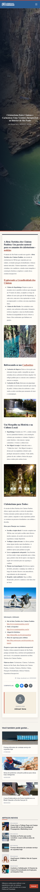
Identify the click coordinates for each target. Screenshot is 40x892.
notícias (7, 250)
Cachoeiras (27, 365)
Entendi (33, 886)
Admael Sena (15, 124)
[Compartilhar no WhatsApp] (17, 686)
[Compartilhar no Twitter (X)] (26, 686)
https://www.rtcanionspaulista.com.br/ (18, 624)
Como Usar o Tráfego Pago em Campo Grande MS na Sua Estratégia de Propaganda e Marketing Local (24, 827)
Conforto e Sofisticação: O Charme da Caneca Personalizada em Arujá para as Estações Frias (24, 870)
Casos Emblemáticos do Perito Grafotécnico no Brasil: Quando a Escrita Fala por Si (19, 799)
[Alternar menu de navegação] (36, 4)
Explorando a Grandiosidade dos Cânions (19, 281)
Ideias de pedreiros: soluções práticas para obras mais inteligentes (20, 774)
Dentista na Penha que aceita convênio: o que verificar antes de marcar (22, 838)
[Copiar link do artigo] (30, 686)
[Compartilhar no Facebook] (22, 686)
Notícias (29, 124)
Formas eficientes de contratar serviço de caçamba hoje (17, 748)
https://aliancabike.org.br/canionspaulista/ (19, 635)
